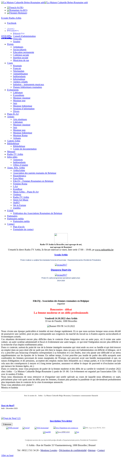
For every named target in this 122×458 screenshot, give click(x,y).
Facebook (11, 23)
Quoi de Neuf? (7, 405)
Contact (101, 450)
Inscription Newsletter (61, 421)
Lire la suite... (6, 38)
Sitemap (92, 450)
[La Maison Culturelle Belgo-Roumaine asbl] (44, 2)
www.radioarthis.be (104, 249)
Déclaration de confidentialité (73, 450)
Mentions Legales (48, 450)
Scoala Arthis (61, 254)
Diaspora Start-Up (61, 270)
